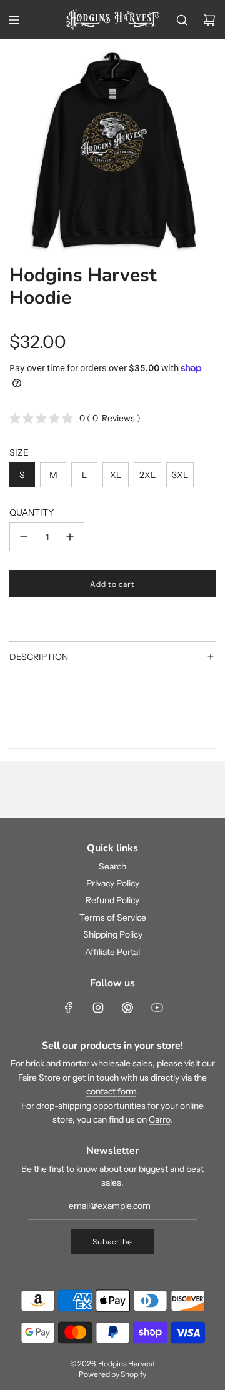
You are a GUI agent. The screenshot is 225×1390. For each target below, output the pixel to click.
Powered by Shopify (112, 1374)
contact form (111, 1091)
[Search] (182, 20)
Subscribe (112, 1241)
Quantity (31, 512)
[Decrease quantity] (24, 537)
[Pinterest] (127, 1007)
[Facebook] (68, 1007)
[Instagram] (98, 1007)
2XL (147, 475)
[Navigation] (14, 20)
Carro (159, 1119)
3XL (180, 475)
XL (115, 475)
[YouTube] (157, 1007)
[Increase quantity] (70, 537)
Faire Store (39, 1077)
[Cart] (209, 20)
